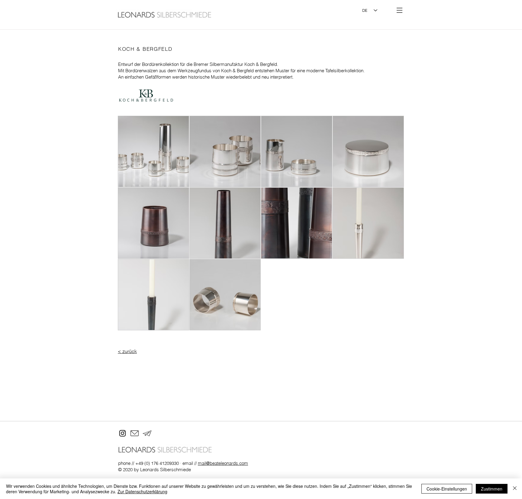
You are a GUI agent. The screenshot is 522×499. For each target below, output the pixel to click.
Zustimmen (491, 489)
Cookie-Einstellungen (447, 489)
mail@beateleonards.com (223, 463)
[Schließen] (514, 488)
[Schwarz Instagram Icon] (122, 433)
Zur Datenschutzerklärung (142, 491)
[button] (399, 10)
